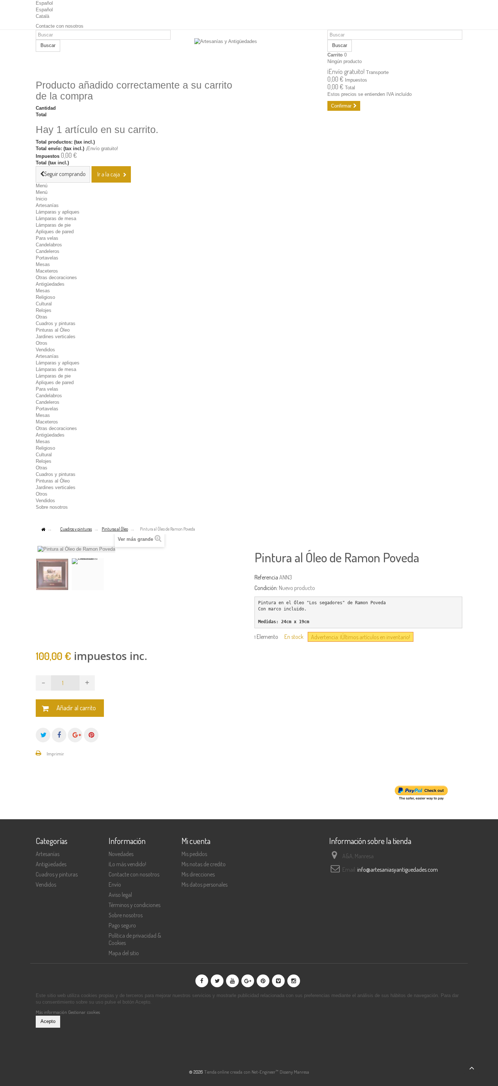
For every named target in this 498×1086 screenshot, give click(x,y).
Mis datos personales (204, 884)
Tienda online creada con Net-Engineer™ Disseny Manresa (256, 1072)
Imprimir (55, 754)
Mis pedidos (194, 854)
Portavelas (47, 258)
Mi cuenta (196, 841)
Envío (115, 884)
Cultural (44, 303)
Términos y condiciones (134, 905)
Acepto (47, 1021)
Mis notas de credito (204, 864)
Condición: (266, 588)
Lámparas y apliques (57, 212)
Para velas (47, 238)
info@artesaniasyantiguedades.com (397, 869)
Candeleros (47, 251)
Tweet (43, 735)
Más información (52, 1012)
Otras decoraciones (56, 277)
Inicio (41, 199)
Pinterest (91, 735)
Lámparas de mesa (56, 218)
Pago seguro (122, 925)
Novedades (121, 854)
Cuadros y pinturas (55, 323)
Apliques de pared (55, 231)
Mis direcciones (198, 874)
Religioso (45, 297)
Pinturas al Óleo (53, 330)
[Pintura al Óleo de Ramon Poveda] (52, 574)
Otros (41, 343)
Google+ (75, 735)
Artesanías (47, 205)
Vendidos (45, 349)
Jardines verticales (55, 336)
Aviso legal (120, 894)
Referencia (266, 577)
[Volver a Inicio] (43, 529)
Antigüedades (50, 284)
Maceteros (47, 271)
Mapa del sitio (124, 953)
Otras (41, 317)
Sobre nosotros (52, 507)
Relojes (43, 310)
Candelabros (49, 244)
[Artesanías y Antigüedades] (249, 55)
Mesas (43, 264)
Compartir (59, 735)
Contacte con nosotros (59, 26)
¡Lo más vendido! (127, 864)
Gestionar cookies (84, 1012)
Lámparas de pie (53, 225)
